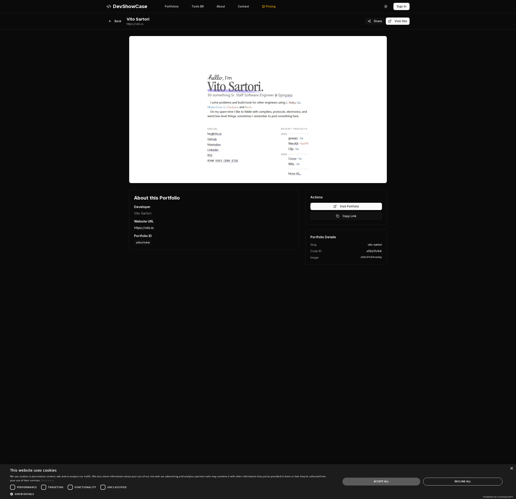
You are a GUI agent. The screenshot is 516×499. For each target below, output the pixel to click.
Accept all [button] (381, 481)
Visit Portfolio (349, 206)
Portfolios (172, 6)
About (221, 6)
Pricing (271, 6)
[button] (170, 494)
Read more (47, 480)
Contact (243, 6)
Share (378, 21)
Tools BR (197, 6)
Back (117, 21)
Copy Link (349, 216)
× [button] (511, 468)
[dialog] (258, 481)
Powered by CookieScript (498, 496)
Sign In (401, 6)
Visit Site (401, 21)
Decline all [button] (463, 481)
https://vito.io (144, 228)
